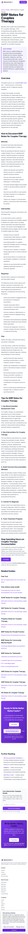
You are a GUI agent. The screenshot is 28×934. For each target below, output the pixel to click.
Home (2, 10)
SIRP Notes (3, 888)
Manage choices (20, 926)
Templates (3, 874)
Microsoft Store (4, 876)
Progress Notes (4, 893)
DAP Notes (3, 884)
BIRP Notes (3, 886)
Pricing (2, 872)
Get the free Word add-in (19, 563)
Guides (8, 10)
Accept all (14, 930)
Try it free (23, 2)
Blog (2, 902)
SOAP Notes (4, 882)
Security (3, 907)
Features (3, 870)
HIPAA (2, 905)
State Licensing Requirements (9, 666)
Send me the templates (14, 808)
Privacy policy (6, 923)
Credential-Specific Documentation (11, 660)
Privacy (18, 811)
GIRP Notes (3, 890)
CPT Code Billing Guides (8, 663)
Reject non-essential (9, 926)
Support (3, 903)
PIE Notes (3, 891)
